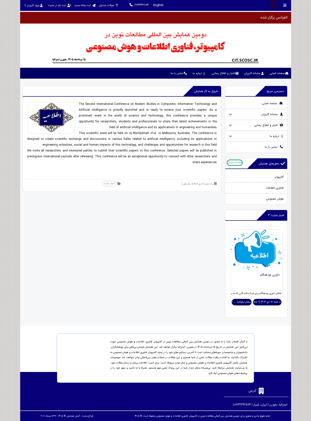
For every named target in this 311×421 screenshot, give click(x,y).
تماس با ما (271, 147)
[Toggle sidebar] (285, 5)
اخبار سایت (109, 183)
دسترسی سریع (275, 91)
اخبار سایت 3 (276, 215)
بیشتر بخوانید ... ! (241, 302)
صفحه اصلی (270, 103)
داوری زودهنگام (270, 274)
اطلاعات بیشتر (235, 162)
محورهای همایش (269, 163)
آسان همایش (73, 416)
